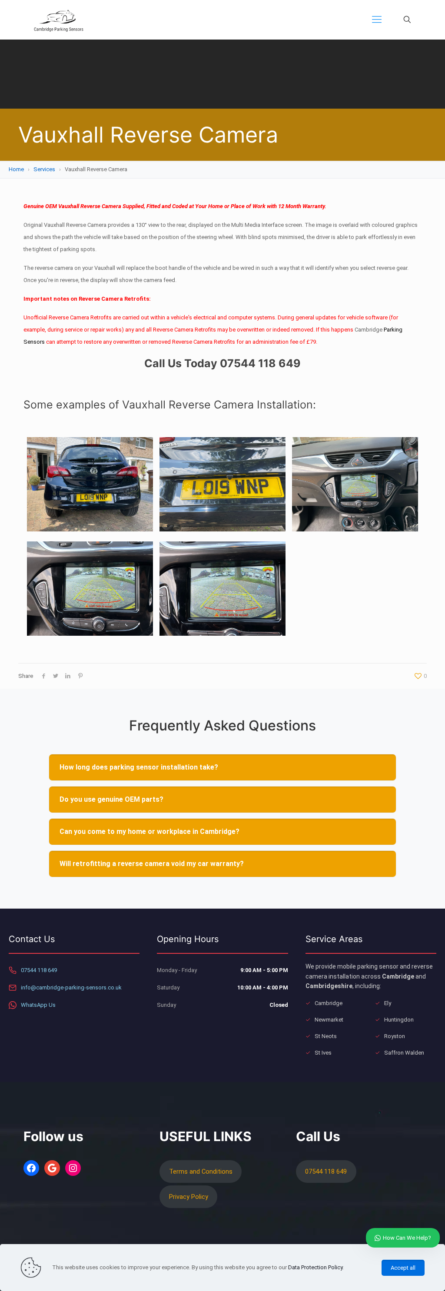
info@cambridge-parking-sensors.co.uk (71, 987)
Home (16, 169)
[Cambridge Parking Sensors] (58, 19)
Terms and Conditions (200, 1171)
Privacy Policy (188, 1197)
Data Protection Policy (315, 1267)
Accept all (403, 1267)
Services (44, 169)
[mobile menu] (376, 19)
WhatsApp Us (38, 1005)
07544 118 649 (39, 970)
